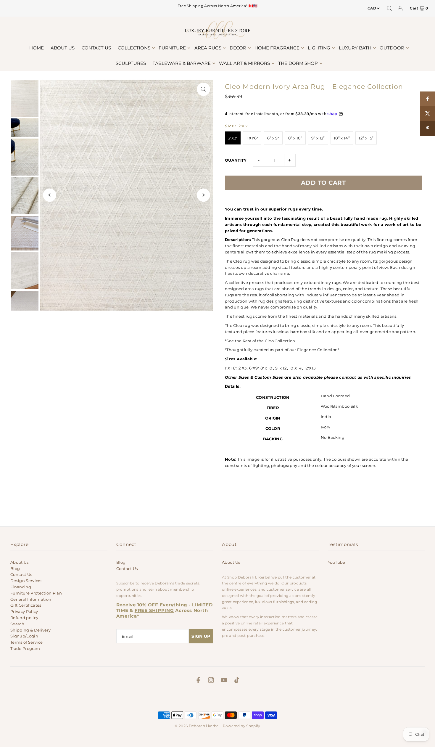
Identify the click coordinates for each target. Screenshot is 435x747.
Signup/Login (24, 636)
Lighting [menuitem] (319, 48)
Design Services (26, 580)
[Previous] (49, 195)
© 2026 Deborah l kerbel (197, 726)
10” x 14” (342, 138)
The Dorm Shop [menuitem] (298, 63)
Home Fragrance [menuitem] (276, 48)
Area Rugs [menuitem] (207, 48)
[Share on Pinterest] (427, 128)
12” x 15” (366, 138)
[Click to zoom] (203, 89)
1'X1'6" (252, 138)
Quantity (236, 160)
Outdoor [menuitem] (392, 48)
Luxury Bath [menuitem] (355, 48)
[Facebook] (198, 681)
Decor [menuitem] (238, 48)
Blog (15, 568)
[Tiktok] (237, 681)
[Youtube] (224, 681)
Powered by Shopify (241, 726)
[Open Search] (389, 8)
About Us (19, 562)
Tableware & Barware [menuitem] (182, 63)
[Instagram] (211, 681)
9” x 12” (318, 138)
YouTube (336, 562)
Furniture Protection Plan (36, 593)
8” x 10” (295, 138)
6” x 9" (273, 138)
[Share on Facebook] (427, 98)
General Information (30, 599)
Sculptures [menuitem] (131, 63)
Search (17, 623)
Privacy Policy (24, 611)
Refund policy (24, 617)
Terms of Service (26, 642)
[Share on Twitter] (427, 113)
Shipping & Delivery (30, 630)
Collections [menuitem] (134, 48)
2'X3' (232, 138)
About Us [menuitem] (63, 48)
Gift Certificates (25, 605)
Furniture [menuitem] (172, 48)
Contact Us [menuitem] (96, 48)
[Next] (203, 195)
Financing (20, 586)
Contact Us (21, 574)
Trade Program (25, 648)
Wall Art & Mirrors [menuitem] (244, 63)
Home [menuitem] (36, 48)
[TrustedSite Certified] (217, 699)
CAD (372, 8)
